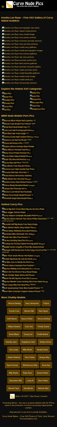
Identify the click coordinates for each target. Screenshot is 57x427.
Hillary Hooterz (14, 326)
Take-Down (34, 396)
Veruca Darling (14, 303)
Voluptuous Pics (38, 109)
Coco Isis (29, 326)
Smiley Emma (45, 342)
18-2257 (24, 396)
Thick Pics (35, 106)
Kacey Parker (27, 319)
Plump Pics (36, 99)
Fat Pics (7, 110)
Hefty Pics (35, 93)
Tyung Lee (28, 334)
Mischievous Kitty (30, 365)
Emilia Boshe (42, 334)
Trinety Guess (43, 326)
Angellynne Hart (28, 342)
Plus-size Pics (37, 103)
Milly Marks (27, 350)
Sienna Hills (29, 311)
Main (18, 396)
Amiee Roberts (14, 357)
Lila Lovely (13, 350)
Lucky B (30, 380)
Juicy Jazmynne (32, 303)
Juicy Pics (35, 96)
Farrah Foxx (14, 311)
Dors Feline (30, 357)
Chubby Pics (9, 100)
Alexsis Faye (13, 388)
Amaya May (44, 357)
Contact (44, 396)
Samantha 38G (15, 380)
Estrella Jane (11, 342)
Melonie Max (43, 388)
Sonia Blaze (14, 334)
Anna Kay (46, 365)
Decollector (28, 388)
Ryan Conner (12, 365)
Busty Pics (8, 97)
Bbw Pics (7, 94)
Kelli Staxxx (12, 319)
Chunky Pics (9, 103)
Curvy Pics (8, 107)
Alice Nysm (43, 311)
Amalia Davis (42, 350)
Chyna (46, 303)
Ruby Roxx (27, 373)
